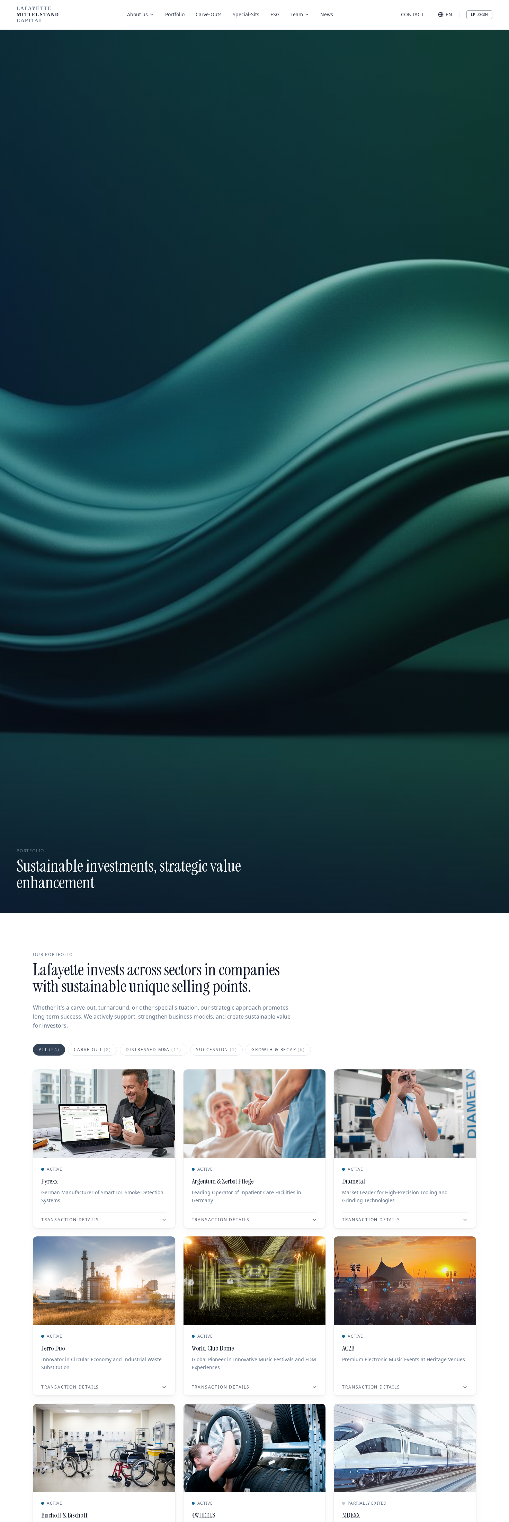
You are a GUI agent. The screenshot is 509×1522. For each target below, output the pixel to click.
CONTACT (412, 14)
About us (137, 14)
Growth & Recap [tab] (278, 1049)
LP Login (479, 14)
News (326, 14)
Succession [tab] (216, 1049)
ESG (274, 14)
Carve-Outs (209, 14)
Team (297, 14)
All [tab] (49, 1049)
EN (449, 14)
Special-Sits (246, 14)
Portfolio (175, 14)
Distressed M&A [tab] (153, 1049)
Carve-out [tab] (92, 1049)
